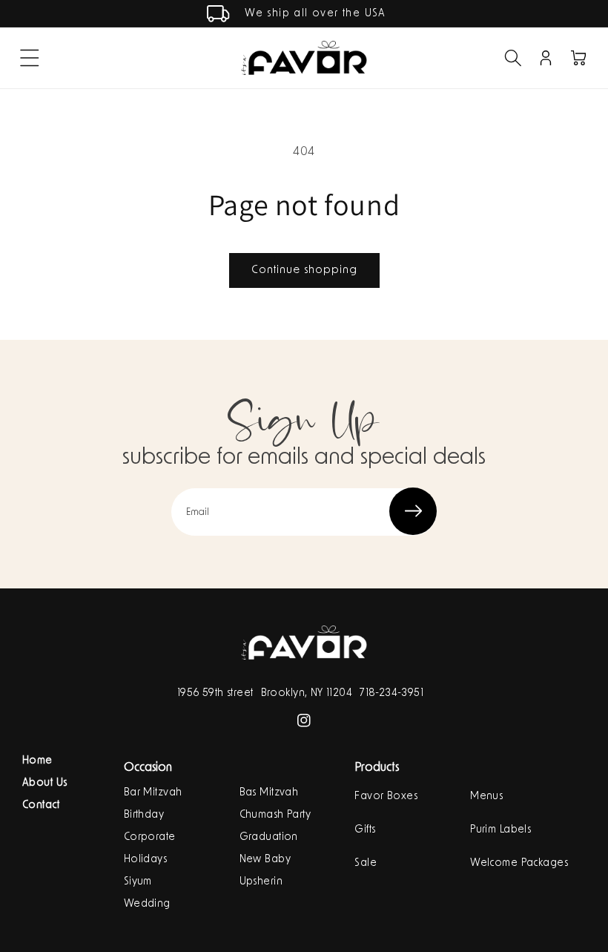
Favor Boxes (385, 796)
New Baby (265, 859)
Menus (486, 796)
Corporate (150, 837)
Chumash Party (275, 815)
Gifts (364, 829)
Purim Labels (500, 829)
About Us (44, 783)
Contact (40, 805)
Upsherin (260, 881)
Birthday (144, 815)
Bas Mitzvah (269, 792)
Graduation (268, 837)
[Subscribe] (413, 511)
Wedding (147, 904)
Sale (365, 863)
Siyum (138, 881)
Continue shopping (304, 269)
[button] (29, 58)
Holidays (145, 859)
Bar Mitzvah (153, 792)
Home (37, 760)
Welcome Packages (519, 863)
